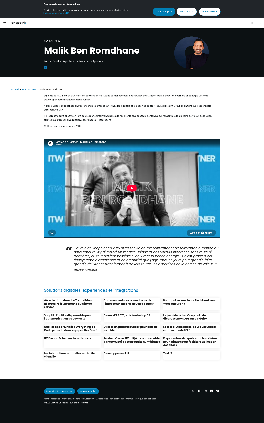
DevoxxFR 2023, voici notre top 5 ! (127, 315)
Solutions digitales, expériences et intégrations (91, 290)
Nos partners (29, 89)
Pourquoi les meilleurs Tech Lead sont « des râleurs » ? (189, 301)
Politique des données (145, 398)
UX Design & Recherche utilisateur (67, 338)
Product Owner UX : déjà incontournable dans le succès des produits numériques (132, 339)
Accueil (15, 89)
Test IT (167, 353)
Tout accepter (164, 11)
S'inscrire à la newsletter (59, 391)
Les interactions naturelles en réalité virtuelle (69, 354)
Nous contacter (88, 391)
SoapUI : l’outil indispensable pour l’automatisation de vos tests (68, 316)
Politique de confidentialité (56, 13)
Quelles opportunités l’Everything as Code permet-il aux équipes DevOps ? (70, 328)
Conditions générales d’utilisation (78, 398)
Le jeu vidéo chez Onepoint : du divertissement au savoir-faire (185, 316)
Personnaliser (209, 11)
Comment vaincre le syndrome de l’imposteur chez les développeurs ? (129, 301)
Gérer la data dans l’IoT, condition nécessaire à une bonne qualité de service (68, 303)
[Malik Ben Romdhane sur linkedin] (45, 67)
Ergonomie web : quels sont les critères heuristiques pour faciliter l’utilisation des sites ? (190, 341)
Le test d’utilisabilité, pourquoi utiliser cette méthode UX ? (189, 328)
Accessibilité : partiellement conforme (114, 398)
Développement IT (116, 353)
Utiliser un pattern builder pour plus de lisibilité (131, 328)
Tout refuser (186, 11)
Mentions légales (52, 398)
